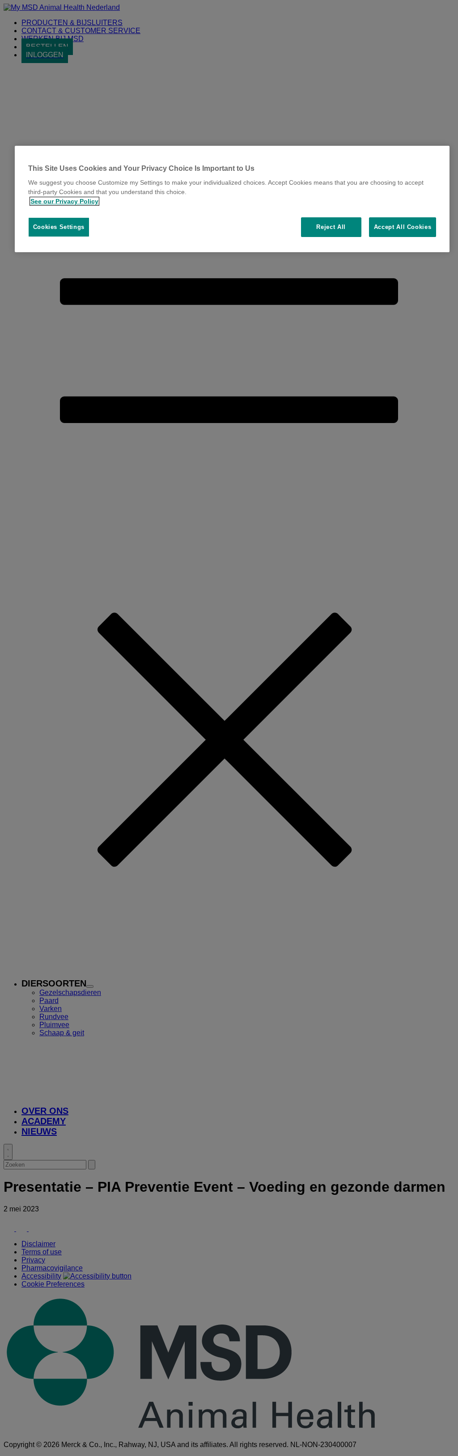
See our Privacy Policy (64, 201)
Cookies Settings (59, 227)
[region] (232, 199)
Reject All (331, 227)
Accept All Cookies (403, 227)
